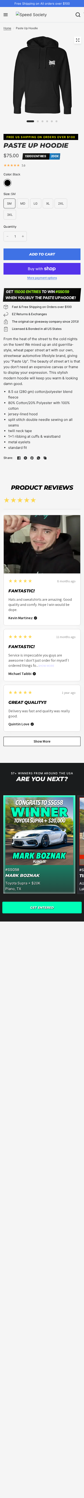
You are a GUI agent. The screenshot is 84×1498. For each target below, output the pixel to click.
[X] (25, 458)
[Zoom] (77, 40)
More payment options (42, 277)
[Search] (78, 14)
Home (7, 28)
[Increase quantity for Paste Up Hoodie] (23, 236)
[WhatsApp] (38, 458)
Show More (46, 665)
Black (7, 183)
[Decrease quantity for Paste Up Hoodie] (7, 236)
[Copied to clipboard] (45, 458)
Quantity (10, 226)
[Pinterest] (32, 458)
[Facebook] (19, 458)
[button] (42, 907)
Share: (8, 457)
